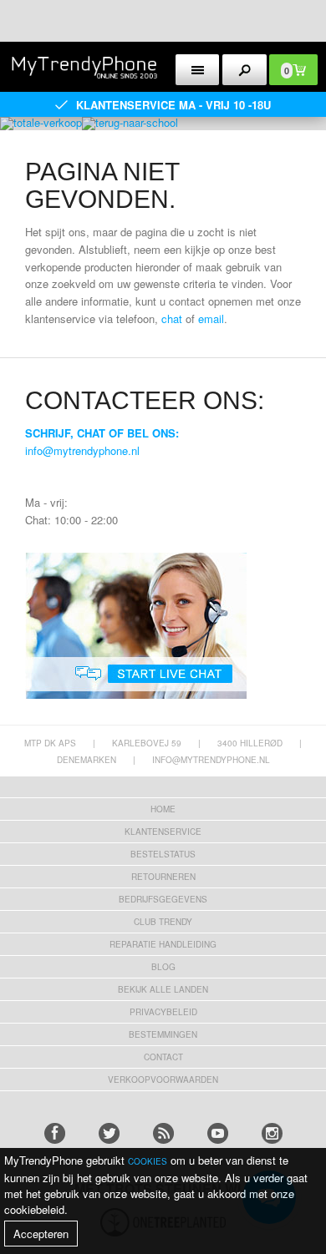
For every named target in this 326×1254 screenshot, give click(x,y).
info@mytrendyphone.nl (82, 450)
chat (171, 318)
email (211, 318)
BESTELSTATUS (163, 854)
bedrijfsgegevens (163, 899)
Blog (163, 967)
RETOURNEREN (163, 876)
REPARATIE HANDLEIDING (163, 944)
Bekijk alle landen (163, 989)
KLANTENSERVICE (163, 831)
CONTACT (163, 1057)
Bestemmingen (163, 1034)
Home (163, 809)
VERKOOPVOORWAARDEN (163, 1079)
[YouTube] (217, 1133)
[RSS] (163, 1133)
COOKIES (147, 1161)
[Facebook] (54, 1133)
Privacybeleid (163, 1012)
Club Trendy (163, 922)
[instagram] (272, 1133)
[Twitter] (109, 1133)
